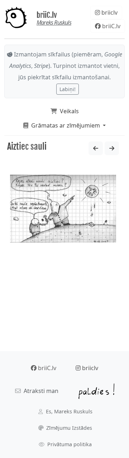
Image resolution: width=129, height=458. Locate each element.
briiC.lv (47, 15)
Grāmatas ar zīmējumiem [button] (64, 125)
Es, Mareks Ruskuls (68, 411)
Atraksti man (39, 391)
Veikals (68, 111)
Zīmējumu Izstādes (68, 427)
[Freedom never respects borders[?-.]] (112, 148)
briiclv (109, 12)
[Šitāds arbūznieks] (96, 148)
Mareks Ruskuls (54, 22)
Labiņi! (67, 89)
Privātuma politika (69, 444)
